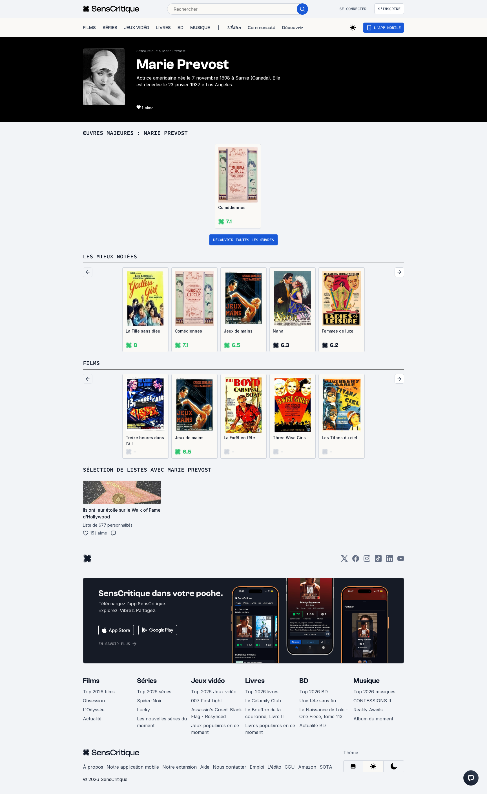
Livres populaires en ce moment (270, 729)
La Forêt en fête (239, 437)
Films (91, 681)
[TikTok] (378, 560)
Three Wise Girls (289, 437)
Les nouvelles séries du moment (162, 722)
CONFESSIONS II (372, 700)
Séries (147, 681)
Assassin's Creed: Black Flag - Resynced (216, 713)
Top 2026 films (99, 691)
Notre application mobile (133, 767)
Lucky (143, 709)
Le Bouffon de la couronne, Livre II (264, 713)
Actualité (92, 719)
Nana (278, 331)
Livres (255, 681)
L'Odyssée (94, 709)
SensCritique (147, 51)
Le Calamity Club (263, 700)
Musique (366, 681)
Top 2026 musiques (374, 691)
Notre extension (179, 767)
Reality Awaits (368, 709)
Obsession (94, 700)
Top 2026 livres (261, 691)
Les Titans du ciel (339, 437)
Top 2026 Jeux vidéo (213, 691)
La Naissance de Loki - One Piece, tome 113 (323, 713)
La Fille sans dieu (143, 331)
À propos (93, 767)
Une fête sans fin (317, 700)
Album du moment (373, 719)
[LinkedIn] (389, 560)
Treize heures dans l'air (145, 440)
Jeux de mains (238, 331)
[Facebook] (355, 560)
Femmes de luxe (337, 331)
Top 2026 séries (154, 691)
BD (303, 681)
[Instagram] (367, 560)
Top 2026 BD (313, 691)
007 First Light (206, 700)
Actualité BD (312, 725)
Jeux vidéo (208, 681)
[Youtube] (400, 560)
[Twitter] (344, 560)
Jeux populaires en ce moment (215, 729)
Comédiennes (231, 207)
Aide (204, 767)
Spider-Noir (149, 700)
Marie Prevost (173, 51)
